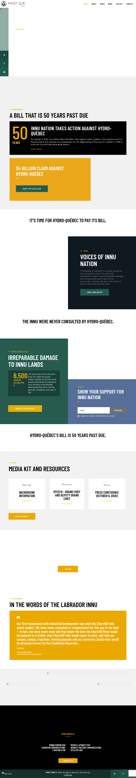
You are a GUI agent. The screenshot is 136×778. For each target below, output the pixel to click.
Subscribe (118, 410)
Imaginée (68, 775)
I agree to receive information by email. (97, 416)
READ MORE (26, 501)
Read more (23, 52)
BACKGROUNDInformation (27, 494)
